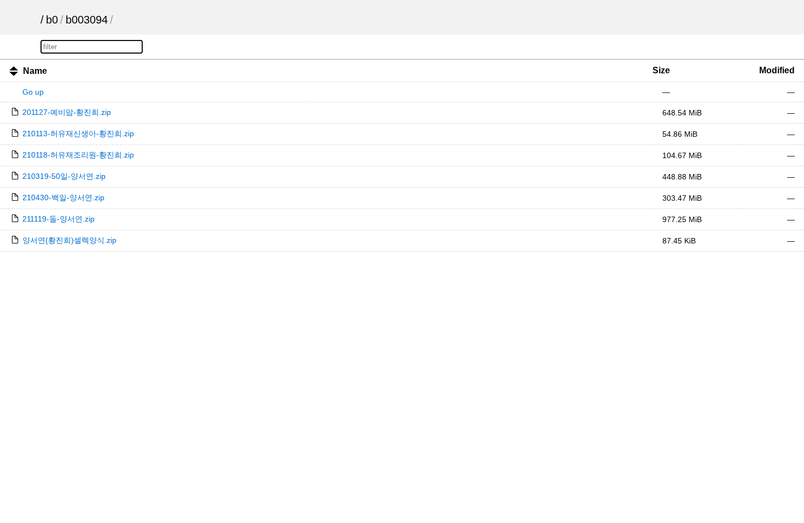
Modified (777, 70)
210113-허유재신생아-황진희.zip (78, 133)
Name (35, 70)
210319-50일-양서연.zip (64, 176)
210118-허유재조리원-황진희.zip (78, 154)
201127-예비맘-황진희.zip (66, 112)
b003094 (87, 20)
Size (661, 70)
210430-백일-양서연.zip (63, 197)
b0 (52, 20)
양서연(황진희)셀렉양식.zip (69, 240)
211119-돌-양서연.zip (58, 218)
